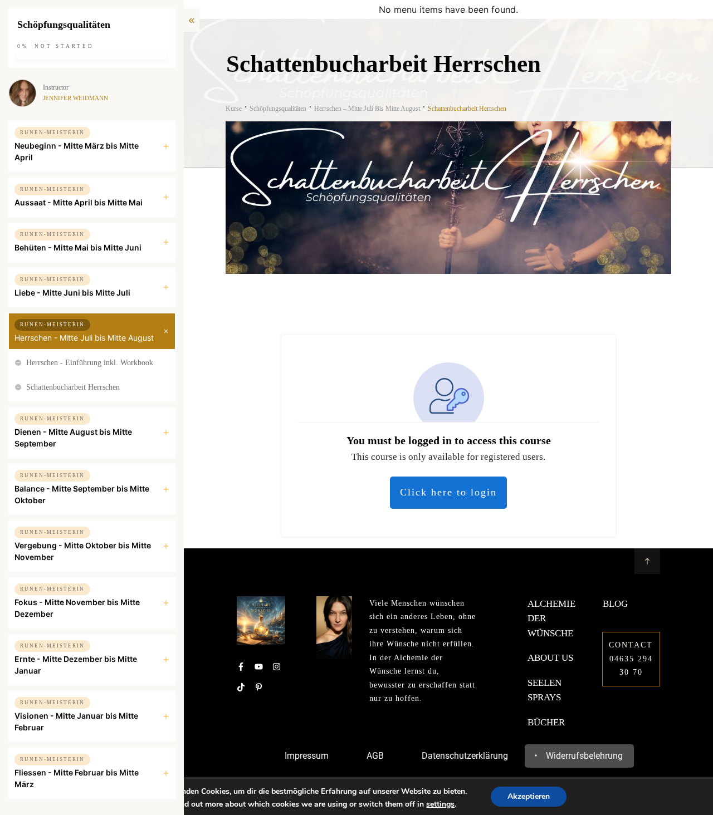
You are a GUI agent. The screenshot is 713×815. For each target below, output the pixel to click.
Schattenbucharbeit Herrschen (73, 387)
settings (440, 804)
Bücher (546, 722)
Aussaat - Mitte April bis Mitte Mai (78, 202)
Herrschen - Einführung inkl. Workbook (89, 363)
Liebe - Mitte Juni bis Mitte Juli (72, 292)
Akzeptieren (528, 796)
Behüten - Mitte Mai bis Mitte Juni (77, 247)
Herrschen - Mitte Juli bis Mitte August (84, 337)
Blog (615, 603)
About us (550, 657)
